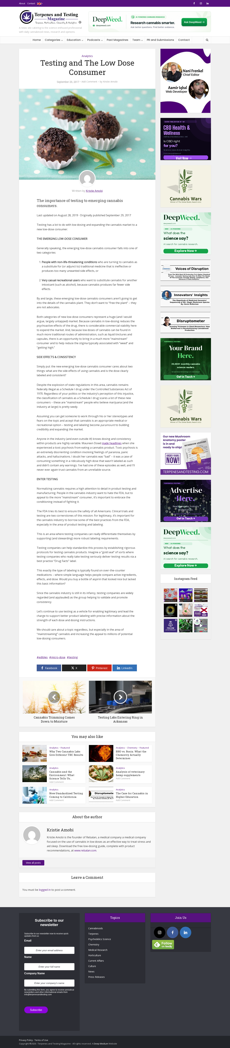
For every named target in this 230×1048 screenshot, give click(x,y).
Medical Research (97, 950)
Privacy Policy (26, 1040)
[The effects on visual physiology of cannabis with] (170, 610)
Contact (31, 3)
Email (27, 940)
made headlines (112, 443)
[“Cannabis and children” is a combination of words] (185, 610)
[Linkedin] (185, 932)
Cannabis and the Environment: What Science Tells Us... (61, 775)
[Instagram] (159, 932)
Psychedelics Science (99, 939)
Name (28, 957)
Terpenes (93, 933)
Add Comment (89, 81)
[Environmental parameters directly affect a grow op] (185, 625)
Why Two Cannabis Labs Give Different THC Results (66, 753)
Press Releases (96, 976)
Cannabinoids (95, 928)
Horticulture (94, 955)
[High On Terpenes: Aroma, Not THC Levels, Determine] (185, 595)
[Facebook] (172, 932)
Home (37, 40)
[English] (39, 3)
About (22, 3)
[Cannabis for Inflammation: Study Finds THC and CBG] (170, 595)
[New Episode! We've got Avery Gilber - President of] (201, 625)
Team (136, 40)
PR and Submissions (160, 40)
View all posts (33, 862)
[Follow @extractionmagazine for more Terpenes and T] (170, 625)
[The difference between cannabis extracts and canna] (201, 595)
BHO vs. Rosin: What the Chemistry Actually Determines (131, 755)
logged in (45, 890)
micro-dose (58, 657)
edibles (43, 657)
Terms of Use (41, 1040)
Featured (65, 747)
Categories (52, 40)
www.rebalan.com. (85, 850)
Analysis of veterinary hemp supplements (130, 773)
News (91, 971)
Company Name (34, 973)
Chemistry (132, 747)
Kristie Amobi (110, 81)
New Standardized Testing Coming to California (66, 795)
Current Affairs (96, 960)
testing (73, 657)
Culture (92, 966)
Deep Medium (101, 1043)
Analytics (87, 56)
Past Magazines (117, 40)
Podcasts (93, 40)
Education (74, 40)
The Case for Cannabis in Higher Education (132, 795)
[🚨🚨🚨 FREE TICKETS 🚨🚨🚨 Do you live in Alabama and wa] (201, 610)
